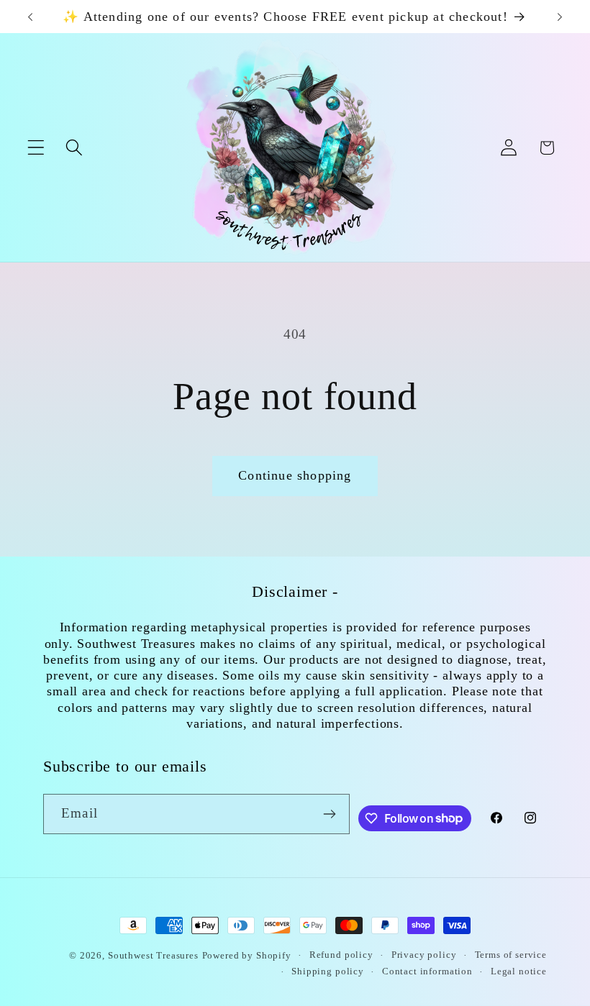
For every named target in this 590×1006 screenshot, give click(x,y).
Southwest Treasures (153, 955)
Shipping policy (327, 971)
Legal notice (519, 971)
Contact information (427, 971)
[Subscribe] (330, 814)
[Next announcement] (560, 16)
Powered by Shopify (246, 955)
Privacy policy (424, 954)
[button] (36, 148)
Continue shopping (294, 475)
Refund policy (341, 954)
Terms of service (511, 954)
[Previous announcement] (30, 16)
